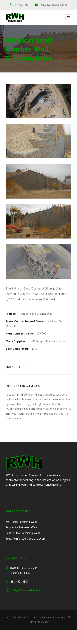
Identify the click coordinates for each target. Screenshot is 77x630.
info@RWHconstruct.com (53, 5)
